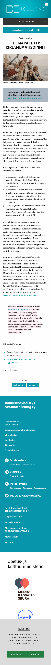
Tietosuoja (10, 444)
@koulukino (15, 464)
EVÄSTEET (24, 628)
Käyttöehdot (10, 439)
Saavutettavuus (12, 449)
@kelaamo (27, 487)
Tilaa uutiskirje (17, 476)
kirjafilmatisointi (18, 385)
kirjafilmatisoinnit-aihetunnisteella (25, 98)
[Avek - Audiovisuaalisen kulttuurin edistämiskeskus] (25, 617)
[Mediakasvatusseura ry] (25, 589)
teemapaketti (33, 385)
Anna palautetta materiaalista (26, 30)
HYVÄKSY (16, 654)
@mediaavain (29, 464)
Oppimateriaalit (25, 38)
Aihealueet (25, 380)
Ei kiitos (35, 654)
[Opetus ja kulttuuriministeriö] (25, 563)
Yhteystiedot (11, 434)
